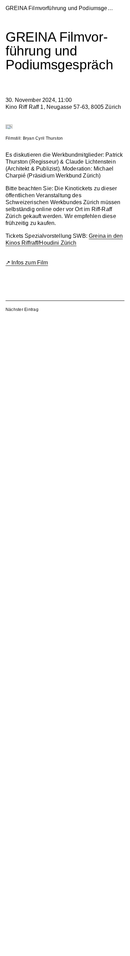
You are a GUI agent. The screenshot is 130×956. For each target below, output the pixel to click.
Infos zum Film (29, 263)
